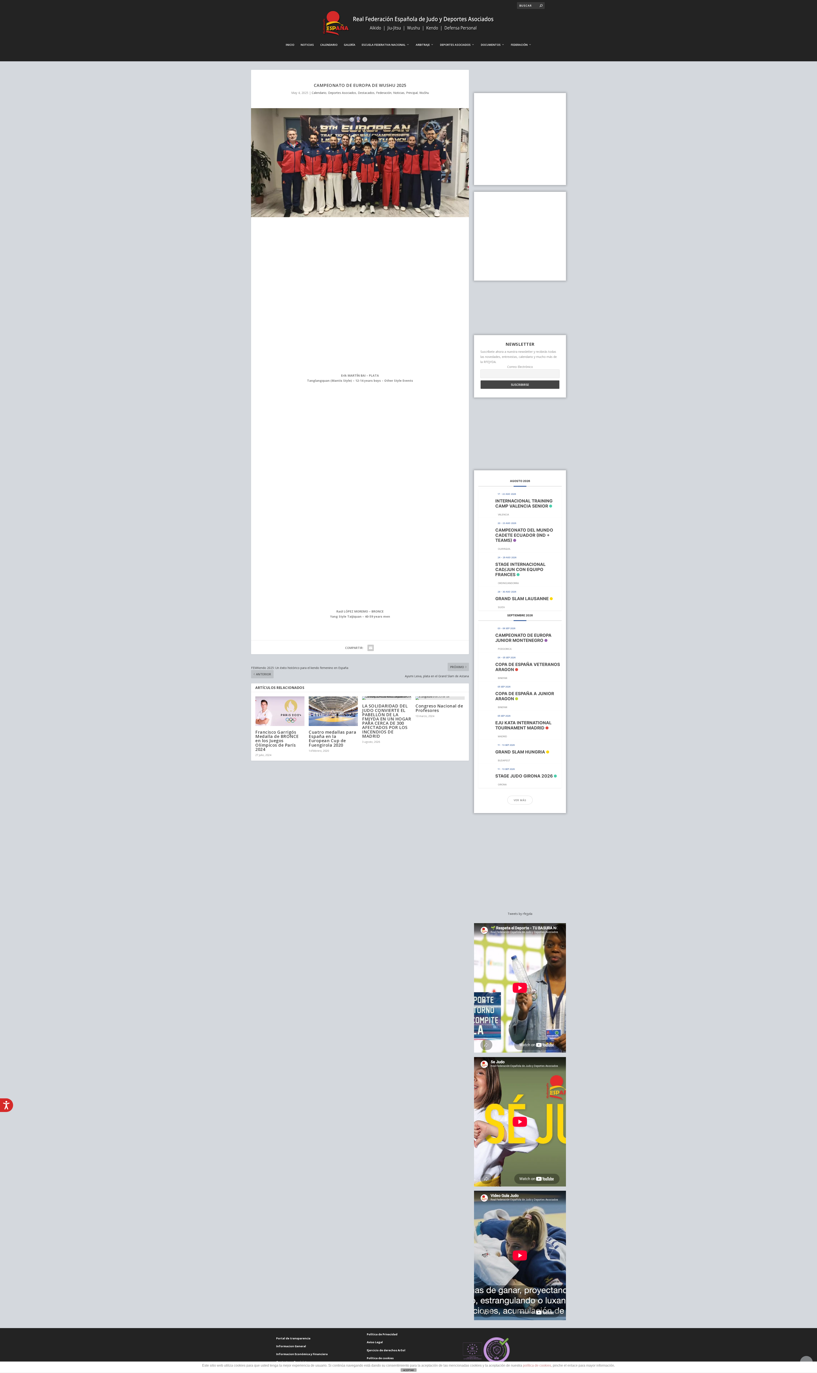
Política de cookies (380, 1358)
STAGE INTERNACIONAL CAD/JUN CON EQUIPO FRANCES (520, 569)
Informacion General (291, 1346)
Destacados (366, 93)
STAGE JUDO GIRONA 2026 (524, 776)
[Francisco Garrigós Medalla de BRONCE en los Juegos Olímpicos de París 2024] (279, 711)
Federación (519, 45)
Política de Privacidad (382, 1334)
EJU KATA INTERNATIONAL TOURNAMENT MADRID (523, 725)
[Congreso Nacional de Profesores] (440, 698)
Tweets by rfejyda (520, 914)
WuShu (424, 93)
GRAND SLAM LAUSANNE (522, 598)
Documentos (491, 45)
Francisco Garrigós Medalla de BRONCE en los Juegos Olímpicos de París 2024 (277, 740)
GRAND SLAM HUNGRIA (520, 752)
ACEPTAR (408, 1370)
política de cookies (537, 1365)
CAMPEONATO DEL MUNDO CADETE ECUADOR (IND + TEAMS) (524, 535)
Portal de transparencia (293, 1338)
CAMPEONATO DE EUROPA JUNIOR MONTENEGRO (523, 638)
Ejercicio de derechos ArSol (386, 1350)
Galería (349, 45)
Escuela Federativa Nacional (384, 45)
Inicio (290, 45)
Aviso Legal (375, 1342)
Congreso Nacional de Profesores (439, 708)
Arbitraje (423, 45)
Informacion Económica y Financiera (302, 1354)
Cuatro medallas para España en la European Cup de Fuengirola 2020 (332, 738)
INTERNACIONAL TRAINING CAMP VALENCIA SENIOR (524, 503)
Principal (412, 93)
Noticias (307, 45)
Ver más (520, 800)
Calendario (328, 45)
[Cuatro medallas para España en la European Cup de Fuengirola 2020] (333, 711)
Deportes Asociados (455, 45)
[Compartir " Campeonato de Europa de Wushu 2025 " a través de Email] (370, 648)
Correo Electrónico (520, 367)
